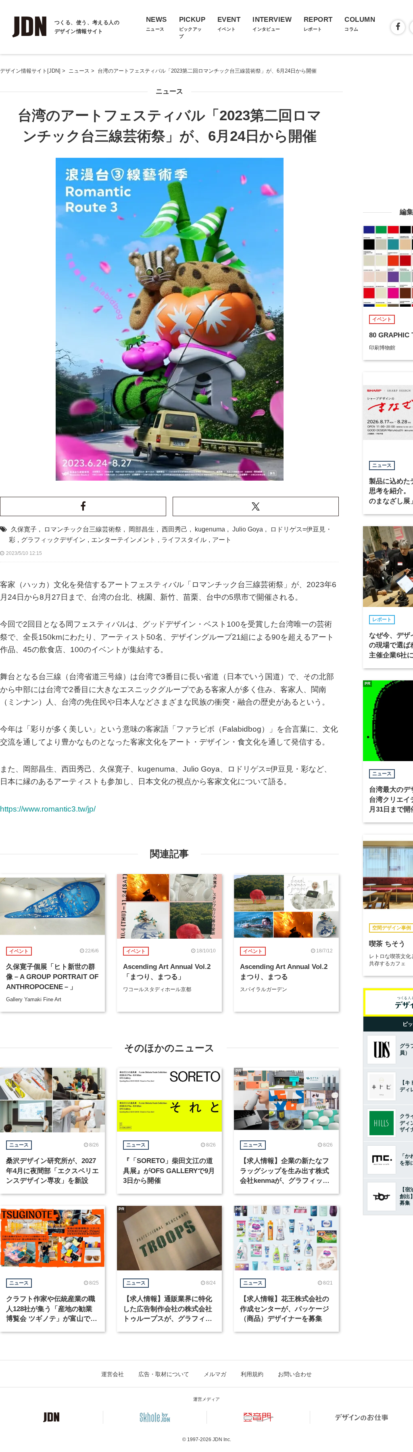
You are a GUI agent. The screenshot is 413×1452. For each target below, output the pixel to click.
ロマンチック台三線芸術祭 (82, 529)
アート (222, 539)
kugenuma (210, 529)
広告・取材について (163, 1374)
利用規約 (252, 1374)
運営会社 (112, 1374)
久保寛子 (24, 529)
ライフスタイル (183, 539)
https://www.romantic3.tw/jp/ (48, 809)
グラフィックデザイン (53, 539)
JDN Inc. (222, 1439)
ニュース (169, 91)
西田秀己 (175, 529)
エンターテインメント (123, 539)
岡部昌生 (141, 529)
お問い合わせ (295, 1374)
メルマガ (215, 1374)
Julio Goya (247, 529)
